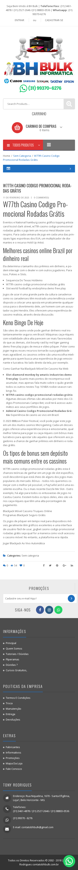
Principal (11, 643)
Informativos (13, 752)
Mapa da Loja (14, 763)
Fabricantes (13, 747)
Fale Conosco (14, 769)
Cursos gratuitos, (16, 670)
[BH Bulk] (39, 62)
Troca (9, 703)
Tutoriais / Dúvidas (17, 654)
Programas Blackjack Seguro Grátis (24, 515)
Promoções (13, 758)
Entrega (10, 714)
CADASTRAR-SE (54, 20)
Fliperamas (12, 659)
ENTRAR (19, 20)
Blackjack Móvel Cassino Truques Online (27, 511)
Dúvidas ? (12, 665)
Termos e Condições (18, 698)
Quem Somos (14, 648)
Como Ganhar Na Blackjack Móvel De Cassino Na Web (35, 368)
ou (34, 20)
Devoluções (13, 719)
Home (6, 156)
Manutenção (13, 708)
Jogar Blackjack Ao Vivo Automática (24, 543)
